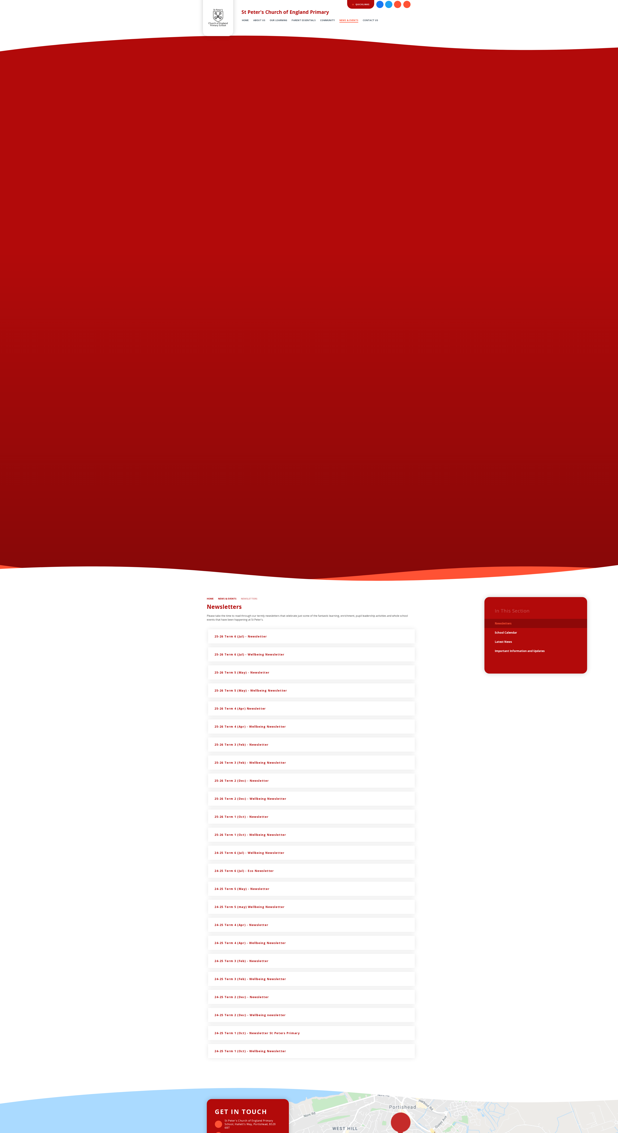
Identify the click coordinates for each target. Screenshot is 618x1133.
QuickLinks (362, 4)
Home (210, 598)
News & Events (227, 598)
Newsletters (249, 598)
